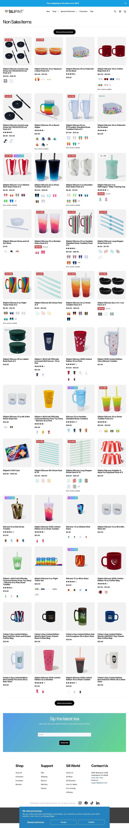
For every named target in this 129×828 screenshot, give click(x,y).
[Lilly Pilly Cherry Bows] (43, 540)
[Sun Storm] (74, 313)
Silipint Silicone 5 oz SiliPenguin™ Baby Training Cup (111, 186)
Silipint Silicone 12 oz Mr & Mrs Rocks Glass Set (16, 418)
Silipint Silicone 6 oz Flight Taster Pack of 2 (14, 304)
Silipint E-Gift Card (11, 470)
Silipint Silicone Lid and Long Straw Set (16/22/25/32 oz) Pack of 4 (15, 71)
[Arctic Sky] (11, 201)
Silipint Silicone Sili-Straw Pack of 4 (48, 304)
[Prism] (100, 85)
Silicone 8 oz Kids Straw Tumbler (13, 528)
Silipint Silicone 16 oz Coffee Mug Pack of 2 (110, 70)
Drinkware (19, 777)
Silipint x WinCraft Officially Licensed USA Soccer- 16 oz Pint (47, 361)
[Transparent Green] (100, 199)
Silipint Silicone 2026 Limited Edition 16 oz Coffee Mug (110, 579)
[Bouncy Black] (11, 251)
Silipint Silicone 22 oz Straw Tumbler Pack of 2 (47, 186)
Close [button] (125, 3)
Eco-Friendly (71, 788)
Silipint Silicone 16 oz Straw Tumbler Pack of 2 (110, 418)
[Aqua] (111, 251)
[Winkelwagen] (125, 11)
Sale (91, 11)
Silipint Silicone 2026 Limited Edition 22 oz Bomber (47, 679)
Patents (44, 788)
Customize (83, 11)
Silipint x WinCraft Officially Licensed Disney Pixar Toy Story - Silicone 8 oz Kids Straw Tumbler (17, 581)
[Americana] (80, 195)
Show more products (64, 703)
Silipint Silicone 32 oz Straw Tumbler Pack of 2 (78, 304)
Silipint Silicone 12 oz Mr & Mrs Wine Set (111, 528)
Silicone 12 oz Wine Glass (77, 578)
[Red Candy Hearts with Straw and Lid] (68, 378)
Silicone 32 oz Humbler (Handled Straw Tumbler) (77, 418)
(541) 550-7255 (97, 778)
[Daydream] (68, 430)
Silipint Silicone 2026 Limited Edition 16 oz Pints (79, 360)
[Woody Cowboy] (43, 432)
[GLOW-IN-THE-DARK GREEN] (5, 201)
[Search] (115, 11)
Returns (44, 781)
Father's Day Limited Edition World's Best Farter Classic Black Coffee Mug (47, 636)
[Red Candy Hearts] (68, 372)
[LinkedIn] (97, 802)
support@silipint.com (99, 783)
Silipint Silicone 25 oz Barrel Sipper (47, 126)
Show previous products (64, 32)
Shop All (19, 773)
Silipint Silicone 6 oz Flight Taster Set (46, 579)
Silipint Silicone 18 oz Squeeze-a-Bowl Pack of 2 (48, 70)
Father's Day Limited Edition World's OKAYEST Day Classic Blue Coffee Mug (111, 636)
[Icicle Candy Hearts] (80, 372)
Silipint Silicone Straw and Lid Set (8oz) (16, 242)
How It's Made (71, 784)
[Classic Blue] (111, 79)
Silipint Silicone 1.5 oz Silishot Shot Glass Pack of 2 (16, 186)
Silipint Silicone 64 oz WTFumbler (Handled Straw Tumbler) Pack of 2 (78, 127)
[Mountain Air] (54, 138)
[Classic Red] (106, 79)
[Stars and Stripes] (23, 195)
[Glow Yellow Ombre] (106, 430)
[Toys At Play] (17, 596)
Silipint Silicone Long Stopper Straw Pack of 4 (110, 242)
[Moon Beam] (43, 144)
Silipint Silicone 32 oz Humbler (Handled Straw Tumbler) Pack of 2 (79, 243)
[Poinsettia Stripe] (17, 195)
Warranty (44, 784)
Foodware (19, 781)
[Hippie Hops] (48, 138)
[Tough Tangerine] (48, 313)
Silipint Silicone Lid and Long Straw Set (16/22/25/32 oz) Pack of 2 (15, 127)
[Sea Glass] (100, 251)
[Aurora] (86, 137)
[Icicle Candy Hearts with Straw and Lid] (86, 372)
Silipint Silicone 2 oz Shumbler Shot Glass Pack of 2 (79, 186)
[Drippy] (43, 138)
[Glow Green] (74, 195)
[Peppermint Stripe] (5, 195)
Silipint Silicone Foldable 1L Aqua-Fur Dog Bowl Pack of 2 (110, 471)
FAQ (42, 773)
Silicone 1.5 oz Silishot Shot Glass (78, 528)
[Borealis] (74, 430)
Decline (91, 822)
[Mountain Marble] (68, 195)
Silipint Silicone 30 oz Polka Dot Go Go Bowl (111, 126)
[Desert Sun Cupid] (37, 540)
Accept (63, 822)
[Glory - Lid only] (17, 251)
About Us (69, 773)
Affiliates (69, 792)
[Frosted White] (5, 251)
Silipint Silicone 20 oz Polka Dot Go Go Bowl (80, 70)
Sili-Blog (69, 777)
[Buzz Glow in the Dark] (5, 596)
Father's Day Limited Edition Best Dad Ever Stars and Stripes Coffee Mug (17, 636)
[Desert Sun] (37, 252)
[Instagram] (80, 802)
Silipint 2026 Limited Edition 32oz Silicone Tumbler (110, 360)
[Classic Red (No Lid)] (100, 592)
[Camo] (80, 430)
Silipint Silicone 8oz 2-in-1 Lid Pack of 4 (111, 304)
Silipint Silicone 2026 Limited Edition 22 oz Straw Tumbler (47, 528)
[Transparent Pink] (106, 199)
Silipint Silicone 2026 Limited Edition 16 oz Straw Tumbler (79, 679)
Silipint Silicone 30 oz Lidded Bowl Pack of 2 (15, 360)
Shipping (44, 777)
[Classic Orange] (68, 262)
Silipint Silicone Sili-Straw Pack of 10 (48, 471)
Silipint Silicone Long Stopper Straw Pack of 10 (79, 471)
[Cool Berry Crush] (80, 256)
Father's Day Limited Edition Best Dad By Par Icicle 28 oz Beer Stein (15, 680)
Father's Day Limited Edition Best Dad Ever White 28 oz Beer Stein (111, 680)
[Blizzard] (86, 195)
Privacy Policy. (49, 816)
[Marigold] (37, 79)
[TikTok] (92, 802)
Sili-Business (70, 781)
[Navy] (37, 374)
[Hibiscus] (37, 201)
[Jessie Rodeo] (48, 432)
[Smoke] (5, 81)
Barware (19, 784)
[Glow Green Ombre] (117, 430)
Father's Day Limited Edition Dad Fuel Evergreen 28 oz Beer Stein (80, 635)
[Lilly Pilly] (54, 195)
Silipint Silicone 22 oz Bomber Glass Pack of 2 (48, 242)
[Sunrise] (43, 313)
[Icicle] (11, 81)
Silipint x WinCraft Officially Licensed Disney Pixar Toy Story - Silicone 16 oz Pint (49, 419)
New (48, 11)
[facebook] (86, 802)
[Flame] (86, 430)
